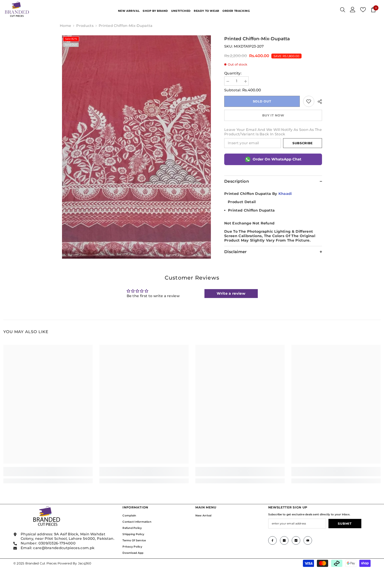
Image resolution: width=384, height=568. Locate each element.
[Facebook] (272, 540)
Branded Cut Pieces (41, 563)
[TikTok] (296, 540)
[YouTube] (308, 540)
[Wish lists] (363, 9)
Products (85, 26)
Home (65, 26)
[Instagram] (284, 540)
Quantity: (233, 73)
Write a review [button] (231, 293)
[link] (308, 101)
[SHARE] (318, 101)
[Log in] (353, 9)
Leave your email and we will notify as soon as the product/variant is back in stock (273, 132)
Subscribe (302, 143)
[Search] (343, 9)
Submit (345, 524)
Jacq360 (84, 563)
